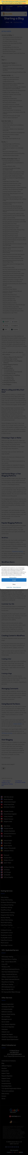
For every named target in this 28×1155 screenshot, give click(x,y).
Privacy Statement (17, 587)
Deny (14, 584)
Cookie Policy (9, 587)
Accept (14, 580)
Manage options (12, 577)
